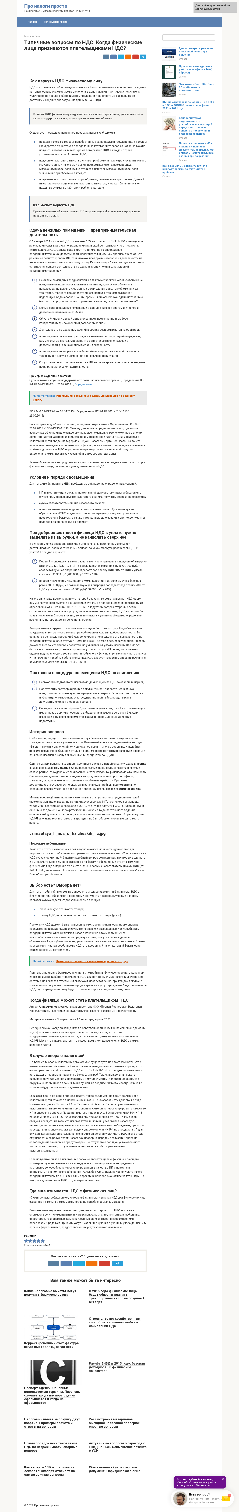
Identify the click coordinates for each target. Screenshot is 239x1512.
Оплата (183, 58)
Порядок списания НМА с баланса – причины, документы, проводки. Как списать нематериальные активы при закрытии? (196, 150)
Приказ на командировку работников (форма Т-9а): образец (196, 69)
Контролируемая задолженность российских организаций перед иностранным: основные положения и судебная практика (195, 125)
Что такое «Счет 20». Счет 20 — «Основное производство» (196, 87)
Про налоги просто (45, 6)
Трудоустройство (56, 21)
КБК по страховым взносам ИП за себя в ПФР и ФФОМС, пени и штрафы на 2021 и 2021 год (188, 105)
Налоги (32, 21)
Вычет (182, 76)
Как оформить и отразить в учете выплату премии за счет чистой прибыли (184, 169)
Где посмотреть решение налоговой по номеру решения (196, 51)
